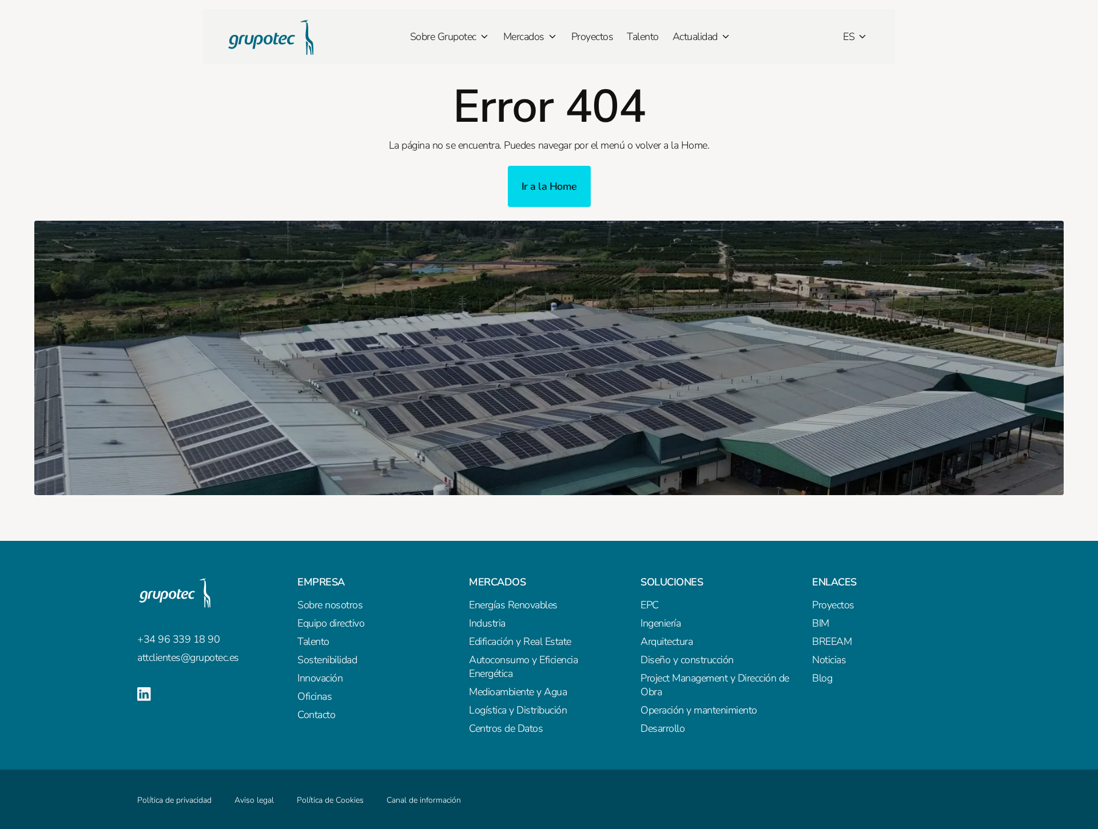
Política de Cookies (330, 800)
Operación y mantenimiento (698, 710)
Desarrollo (662, 728)
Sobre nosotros (330, 605)
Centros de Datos (506, 728)
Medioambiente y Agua (518, 692)
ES (848, 36)
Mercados (523, 36)
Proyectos (592, 36)
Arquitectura (666, 641)
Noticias (829, 660)
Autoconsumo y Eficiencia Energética (523, 666)
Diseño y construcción (687, 660)
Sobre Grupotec (443, 36)
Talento (643, 36)
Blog (822, 678)
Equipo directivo (330, 623)
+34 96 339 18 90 (178, 639)
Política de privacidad (174, 800)
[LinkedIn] (144, 694)
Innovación (320, 678)
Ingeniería (660, 623)
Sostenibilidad (327, 660)
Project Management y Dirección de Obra (714, 685)
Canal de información (424, 800)
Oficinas (314, 696)
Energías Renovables (513, 605)
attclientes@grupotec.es (188, 657)
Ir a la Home (549, 186)
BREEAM (832, 641)
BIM (820, 623)
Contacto (316, 715)
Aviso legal (254, 800)
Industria (487, 623)
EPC (649, 605)
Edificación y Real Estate (520, 641)
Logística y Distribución (518, 710)
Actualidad (695, 36)
